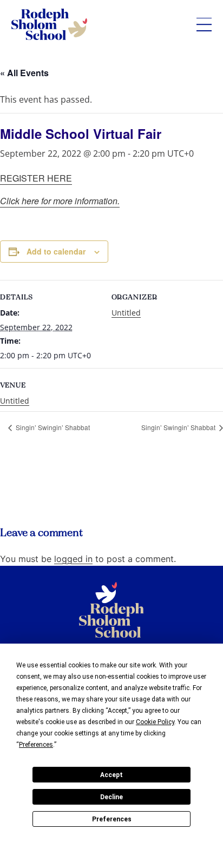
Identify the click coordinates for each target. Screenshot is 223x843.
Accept (111, 775)
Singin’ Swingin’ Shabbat (52, 427)
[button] (204, 24)
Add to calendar (56, 251)
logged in (73, 558)
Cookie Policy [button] (155, 722)
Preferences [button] (36, 744)
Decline (111, 797)
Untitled (126, 312)
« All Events (24, 72)
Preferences (112, 819)
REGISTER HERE (36, 178)
